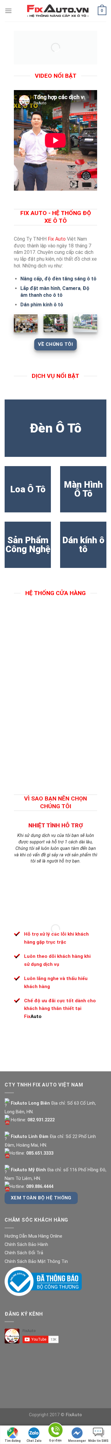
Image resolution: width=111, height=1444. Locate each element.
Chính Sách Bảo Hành (26, 1244)
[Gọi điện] (55, 1431)
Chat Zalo (34, 1440)
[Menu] (8, 10)
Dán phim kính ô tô (41, 305)
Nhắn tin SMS (98, 1440)
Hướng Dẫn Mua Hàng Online (33, 1236)
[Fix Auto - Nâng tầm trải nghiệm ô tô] (58, 10)
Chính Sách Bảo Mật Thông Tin (36, 1261)
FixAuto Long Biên (30, 1103)
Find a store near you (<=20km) (49, 622)
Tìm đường (13, 1440)
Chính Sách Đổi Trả (24, 1253)
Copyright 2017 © (55, 1414)
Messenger (77, 1440)
